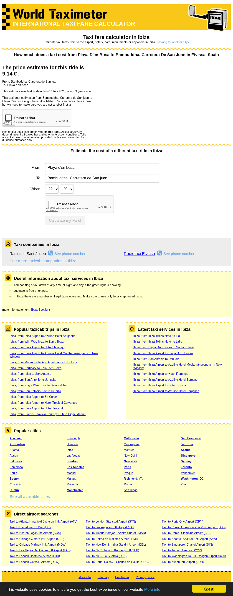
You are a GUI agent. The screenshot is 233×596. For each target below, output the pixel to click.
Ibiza (70, 450)
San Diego (130, 490)
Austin (14, 455)
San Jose (187, 444)
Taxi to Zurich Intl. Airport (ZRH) (183, 562)
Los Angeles (75, 467)
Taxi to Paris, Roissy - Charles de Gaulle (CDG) (117, 562)
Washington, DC (192, 478)
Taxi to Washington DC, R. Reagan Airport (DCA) (194, 556)
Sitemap (103, 577)
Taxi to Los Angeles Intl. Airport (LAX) (110, 527)
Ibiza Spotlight (40, 309)
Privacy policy (145, 577)
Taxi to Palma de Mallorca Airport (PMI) (112, 539)
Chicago (15, 484)
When (35, 189)
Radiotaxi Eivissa (139, 253)
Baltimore (16, 461)
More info (152, 589)
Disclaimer (122, 577)
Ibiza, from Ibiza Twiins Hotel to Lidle (157, 341)
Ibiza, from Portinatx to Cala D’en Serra (35, 368)
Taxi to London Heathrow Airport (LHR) (35, 556)
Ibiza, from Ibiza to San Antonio (30, 373)
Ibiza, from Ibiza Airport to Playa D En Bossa (163, 353)
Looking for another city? (173, 42)
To (38, 178)
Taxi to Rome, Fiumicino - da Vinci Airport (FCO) (193, 527)
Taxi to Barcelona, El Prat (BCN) (31, 527)
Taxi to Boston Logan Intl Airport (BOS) (35, 533)
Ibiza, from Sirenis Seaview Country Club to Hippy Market (48, 414)
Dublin (14, 490)
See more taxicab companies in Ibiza (43, 261)
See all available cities (30, 496)
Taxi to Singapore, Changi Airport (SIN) (187, 544)
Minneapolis (131, 444)
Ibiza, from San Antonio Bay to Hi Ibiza (35, 391)
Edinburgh (73, 438)
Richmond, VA (133, 478)
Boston (15, 478)
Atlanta (14, 450)
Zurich (185, 484)
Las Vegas (74, 455)
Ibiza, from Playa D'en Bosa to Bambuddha (38, 385)
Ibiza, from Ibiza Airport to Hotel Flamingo (37, 347)
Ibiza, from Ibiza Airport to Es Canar (33, 396)
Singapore (188, 455)
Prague (128, 473)
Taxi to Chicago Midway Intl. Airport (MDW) (38, 544)
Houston (72, 444)
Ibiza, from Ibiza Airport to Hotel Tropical (36, 408)
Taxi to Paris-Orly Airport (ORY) (182, 521)
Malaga (71, 478)
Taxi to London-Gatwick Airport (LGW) (34, 562)
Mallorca (72, 484)
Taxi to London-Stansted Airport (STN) (111, 521)
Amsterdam (17, 444)
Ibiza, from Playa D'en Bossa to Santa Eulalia (163, 347)
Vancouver (188, 473)
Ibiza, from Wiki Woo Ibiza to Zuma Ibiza (36, 341)
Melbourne (131, 438)
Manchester (75, 490)
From (35, 167)
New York (130, 461)
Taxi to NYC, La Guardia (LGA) (106, 556)
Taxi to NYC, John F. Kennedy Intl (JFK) (112, 550)
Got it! (209, 589)
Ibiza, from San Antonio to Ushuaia (33, 379)
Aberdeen (16, 438)
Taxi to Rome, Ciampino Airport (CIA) (186, 533)
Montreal (129, 450)
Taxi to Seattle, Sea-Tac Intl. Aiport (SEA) (189, 539)
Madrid (71, 473)
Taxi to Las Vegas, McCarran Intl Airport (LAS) (40, 550)
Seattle (185, 450)
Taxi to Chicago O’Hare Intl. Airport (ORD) (37, 539)
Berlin (13, 473)
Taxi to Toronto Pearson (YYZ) (182, 550)
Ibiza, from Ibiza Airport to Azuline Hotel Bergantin (42, 336)
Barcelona (16, 467)
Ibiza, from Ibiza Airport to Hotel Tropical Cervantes (43, 402)
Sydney (186, 461)
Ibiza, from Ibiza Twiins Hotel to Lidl (156, 336)
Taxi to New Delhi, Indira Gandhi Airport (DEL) (116, 544)
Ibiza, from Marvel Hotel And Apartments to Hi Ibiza (43, 362)
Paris (127, 467)
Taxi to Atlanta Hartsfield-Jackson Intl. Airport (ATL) (43, 521)
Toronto (186, 467)
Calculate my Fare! (65, 220)
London (72, 461)
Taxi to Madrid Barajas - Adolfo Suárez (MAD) (116, 533)
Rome (128, 484)
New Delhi (130, 455)
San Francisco (191, 438)
